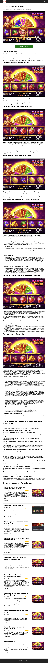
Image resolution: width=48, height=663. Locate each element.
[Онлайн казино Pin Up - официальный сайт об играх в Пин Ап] (4, 1)
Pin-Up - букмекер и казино (7, 9)
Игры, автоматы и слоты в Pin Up (19, 9)
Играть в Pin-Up (24, 46)
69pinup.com (29, 660)
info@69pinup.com (22, 660)
